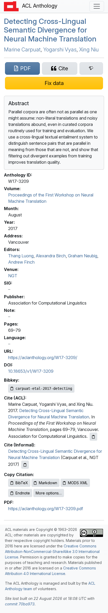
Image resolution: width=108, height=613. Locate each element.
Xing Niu (89, 49)
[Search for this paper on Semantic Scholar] (91, 68)
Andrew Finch (21, 262)
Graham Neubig (82, 255)
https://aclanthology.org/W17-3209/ (42, 357)
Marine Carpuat (22, 49)
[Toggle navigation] (96, 6)
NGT (12, 275)
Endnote (22, 493)
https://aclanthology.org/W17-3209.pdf (45, 508)
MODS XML (78, 483)
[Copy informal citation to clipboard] (25, 465)
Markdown (48, 483)
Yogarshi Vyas (60, 49)
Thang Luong (21, 255)
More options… (49, 493)
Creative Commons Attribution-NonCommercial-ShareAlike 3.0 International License (52, 551)
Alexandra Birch (51, 255)
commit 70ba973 (20, 604)
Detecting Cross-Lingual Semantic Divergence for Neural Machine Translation (50, 30)
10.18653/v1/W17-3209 (30, 371)
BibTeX (21, 483)
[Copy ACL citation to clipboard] (93, 437)
